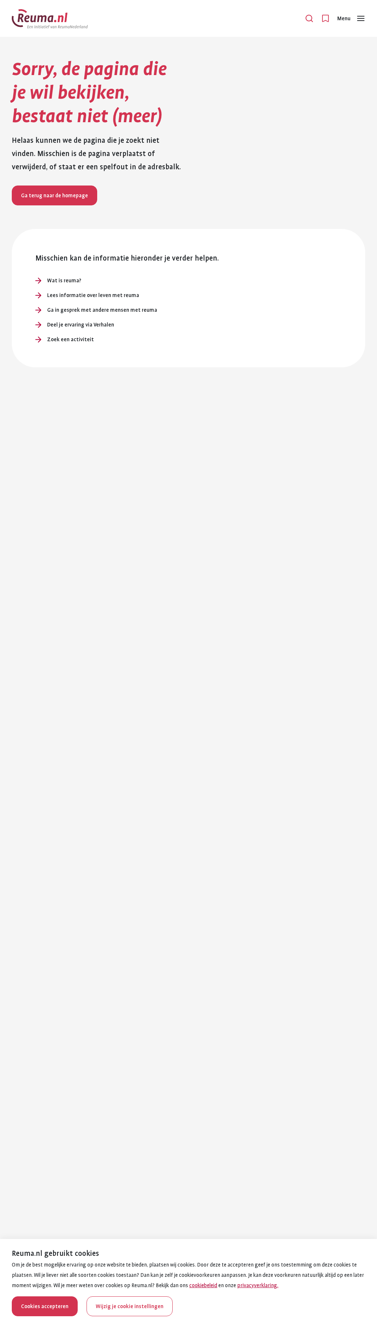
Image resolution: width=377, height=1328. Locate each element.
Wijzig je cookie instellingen (129, 1306)
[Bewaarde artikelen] (325, 18)
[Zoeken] (309, 18)
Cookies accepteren (44, 1306)
